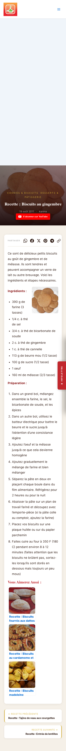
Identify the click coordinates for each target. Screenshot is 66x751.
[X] (39, 241)
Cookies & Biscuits (22, 193)
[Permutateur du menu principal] (58, 9)
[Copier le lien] (59, 241)
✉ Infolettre (62, 375)
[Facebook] (32, 241)
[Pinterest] (45, 241)
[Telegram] (52, 241)
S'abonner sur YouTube (35, 216)
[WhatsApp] (25, 241)
